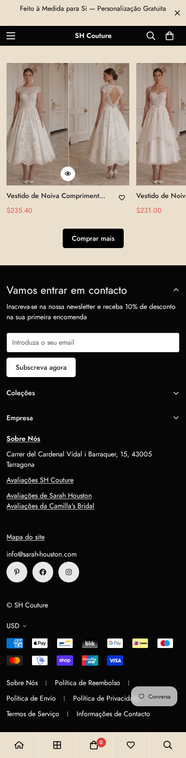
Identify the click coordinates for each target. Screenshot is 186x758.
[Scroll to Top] (170, 712)
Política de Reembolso (87, 683)
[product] (19, 745)
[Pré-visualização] (68, 174)
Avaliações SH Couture (40, 480)
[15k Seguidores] (42, 572)
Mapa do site (25, 537)
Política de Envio (31, 698)
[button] (170, 36)
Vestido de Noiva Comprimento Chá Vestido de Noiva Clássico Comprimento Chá (54, 196)
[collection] (57, 745)
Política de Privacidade (107, 698)
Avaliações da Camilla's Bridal (50, 506)
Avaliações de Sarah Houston (49, 495)
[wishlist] (130, 745)
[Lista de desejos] (122, 198)
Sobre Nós (22, 683)
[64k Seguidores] (68, 572)
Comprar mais (93, 238)
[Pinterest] (16, 572)
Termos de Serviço (32, 714)
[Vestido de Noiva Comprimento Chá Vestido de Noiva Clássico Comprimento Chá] (67, 124)
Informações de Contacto (113, 714)
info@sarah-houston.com (41, 554)
